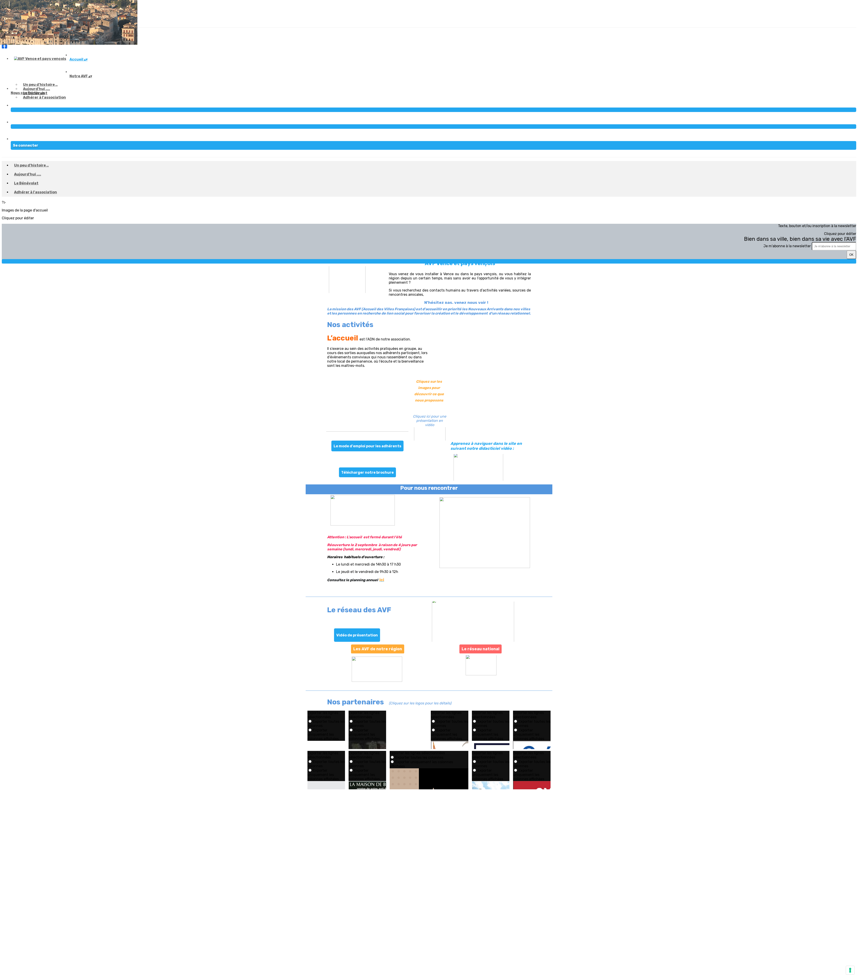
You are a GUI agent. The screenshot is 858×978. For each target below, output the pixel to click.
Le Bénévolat (26, 183)
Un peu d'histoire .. (40, 84)
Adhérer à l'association (44, 97)
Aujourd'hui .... (36, 89)
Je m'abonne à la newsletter (787, 246)
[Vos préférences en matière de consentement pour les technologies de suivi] (850, 970)
